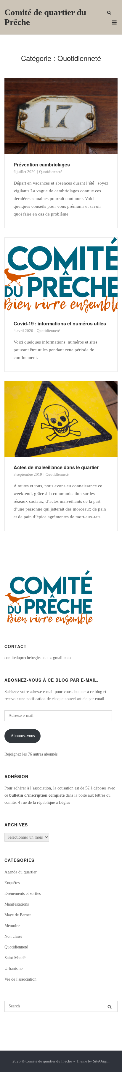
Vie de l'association (20, 979)
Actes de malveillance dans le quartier (56, 467)
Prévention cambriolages (42, 164)
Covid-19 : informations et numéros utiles (60, 323)
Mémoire (12, 925)
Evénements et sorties (22, 893)
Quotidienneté (50, 171)
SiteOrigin (101, 1061)
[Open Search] (109, 13)
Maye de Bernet (17, 915)
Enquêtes (12, 883)
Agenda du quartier (20, 872)
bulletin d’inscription (28, 795)
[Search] (110, 1007)
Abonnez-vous (23, 736)
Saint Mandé (14, 958)
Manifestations (16, 904)
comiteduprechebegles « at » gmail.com (37, 658)
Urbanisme (13, 968)
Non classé (13, 936)
